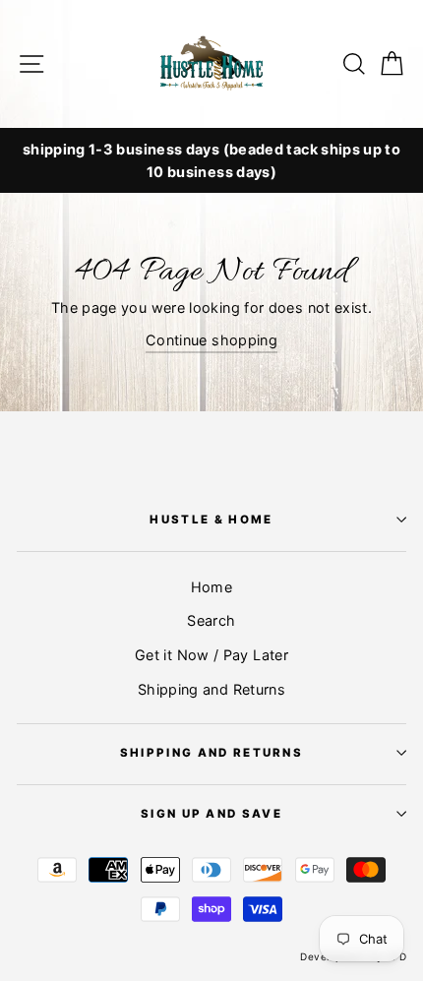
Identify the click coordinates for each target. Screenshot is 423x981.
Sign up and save (211, 814)
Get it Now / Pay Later (211, 654)
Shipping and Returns (211, 689)
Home (211, 587)
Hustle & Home (211, 519)
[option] (211, 160)
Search (211, 620)
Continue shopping (211, 340)
